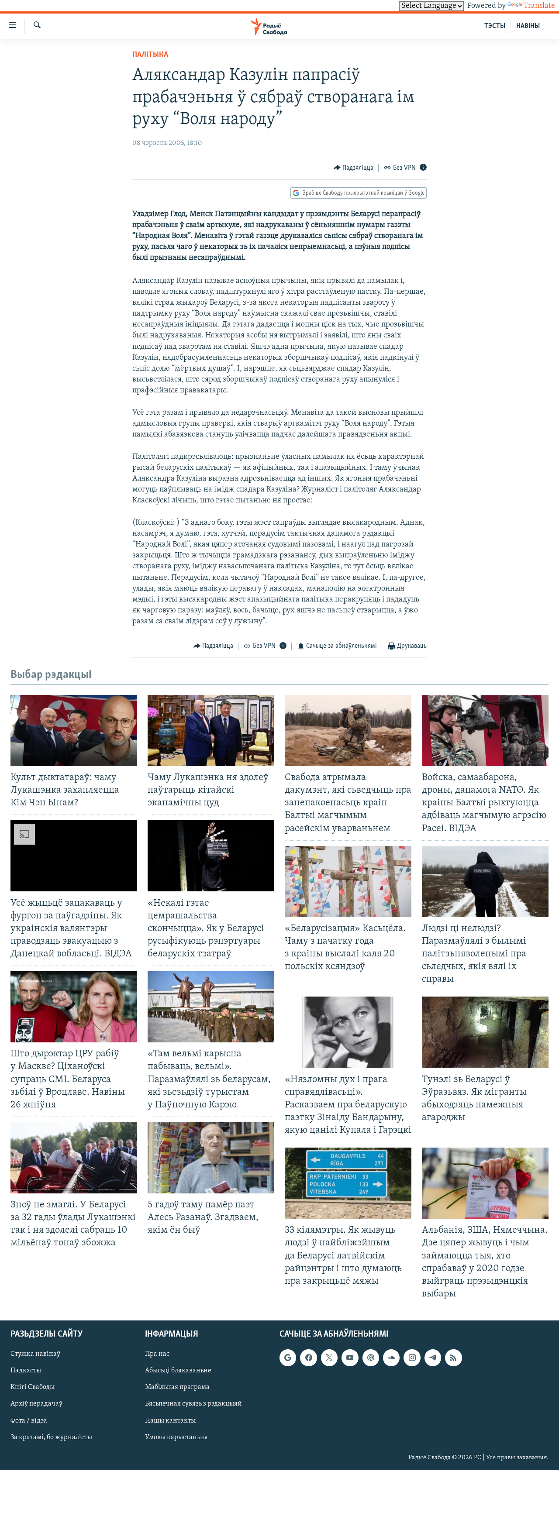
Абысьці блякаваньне (178, 1370)
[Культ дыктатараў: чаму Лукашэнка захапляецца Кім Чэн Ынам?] (73, 730)
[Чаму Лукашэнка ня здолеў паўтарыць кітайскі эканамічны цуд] (211, 730)
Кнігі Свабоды (32, 1387)
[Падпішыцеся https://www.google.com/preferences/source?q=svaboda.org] (288, 1357)
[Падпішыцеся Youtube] (350, 1357)
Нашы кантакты (170, 1420)
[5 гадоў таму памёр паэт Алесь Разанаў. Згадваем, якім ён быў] (211, 1157)
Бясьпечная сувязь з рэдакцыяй (193, 1404)
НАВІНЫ (528, 26)
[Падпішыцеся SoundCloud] (391, 1357)
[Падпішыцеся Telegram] (432, 1357)
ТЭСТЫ (494, 26)
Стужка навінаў (35, 1354)
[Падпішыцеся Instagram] (412, 1357)
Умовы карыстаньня (176, 1437)
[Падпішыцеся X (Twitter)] (329, 1357)
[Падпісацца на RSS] (453, 1357)
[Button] (354, 168)
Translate (539, 6)
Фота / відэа (28, 1420)
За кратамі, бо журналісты (51, 1437)
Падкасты (25, 1370)
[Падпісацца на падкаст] (370, 1357)
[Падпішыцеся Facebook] (308, 1357)
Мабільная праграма (177, 1387)
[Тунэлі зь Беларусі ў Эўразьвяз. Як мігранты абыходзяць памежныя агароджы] (485, 1032)
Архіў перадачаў (36, 1404)
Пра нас (157, 1354)
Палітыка (150, 55)
